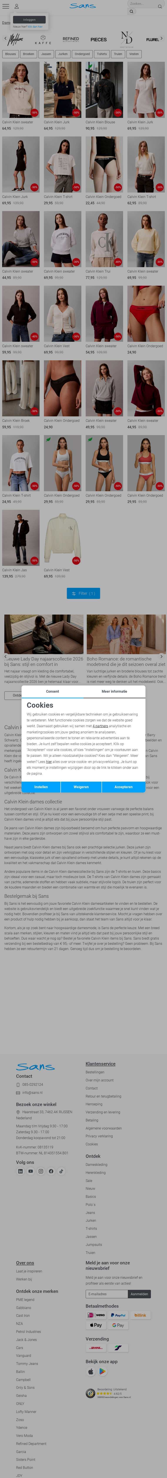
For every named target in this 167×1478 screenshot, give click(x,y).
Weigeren (81, 787)
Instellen (41, 787)
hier (49, 762)
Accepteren (124, 787)
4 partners (100, 726)
